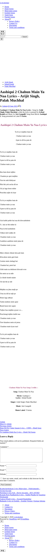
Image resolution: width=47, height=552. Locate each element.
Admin (4, 106)
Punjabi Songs (10, 17)
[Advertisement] (23, 61)
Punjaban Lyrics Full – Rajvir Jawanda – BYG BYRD (19, 493)
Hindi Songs (9, 9)
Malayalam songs (11, 11)
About (7, 19)
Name (3, 466)
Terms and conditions (17, 27)
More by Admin (6, 424)
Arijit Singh (9, 82)
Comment (4, 447)
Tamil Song (9, 15)
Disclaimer (13, 25)
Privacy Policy (14, 21)
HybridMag (24, 519)
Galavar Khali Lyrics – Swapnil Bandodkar (15, 499)
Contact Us (13, 23)
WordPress (13, 519)
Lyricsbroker (4, 3)
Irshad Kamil (9, 84)
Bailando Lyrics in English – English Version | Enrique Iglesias (22, 501)
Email (3, 470)
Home (7, 7)
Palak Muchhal (10, 86)
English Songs (10, 13)
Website (3, 474)
